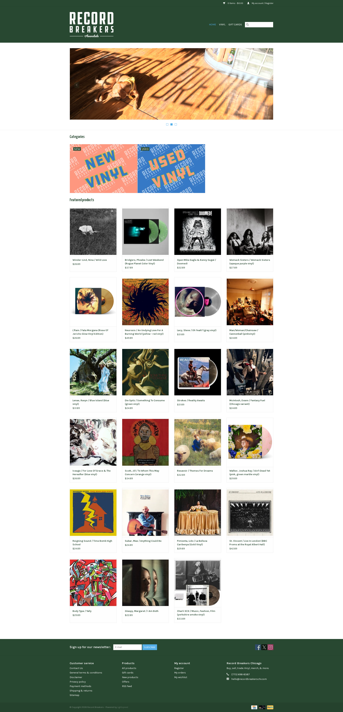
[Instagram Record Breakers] (270, 647)
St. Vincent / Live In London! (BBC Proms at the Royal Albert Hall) (248, 542)
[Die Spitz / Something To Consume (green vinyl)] (145, 372)
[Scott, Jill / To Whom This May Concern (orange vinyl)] (145, 442)
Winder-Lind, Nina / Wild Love (90, 259)
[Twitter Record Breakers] (264, 647)
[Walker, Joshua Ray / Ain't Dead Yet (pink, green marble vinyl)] (250, 442)
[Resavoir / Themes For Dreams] (197, 442)
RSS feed (127, 686)
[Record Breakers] (110, 24)
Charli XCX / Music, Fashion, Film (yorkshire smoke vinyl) (196, 613)
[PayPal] (269, 707)
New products (130, 677)
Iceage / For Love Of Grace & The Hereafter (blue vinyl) (92, 472)
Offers (125, 681)
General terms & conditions (86, 672)
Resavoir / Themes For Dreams (195, 470)
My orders (180, 672)
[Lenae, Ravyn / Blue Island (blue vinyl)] (93, 372)
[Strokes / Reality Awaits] (197, 372)
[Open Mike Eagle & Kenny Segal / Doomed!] (197, 231)
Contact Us (76, 668)
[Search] (247, 24)
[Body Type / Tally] (93, 582)
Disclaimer (76, 677)
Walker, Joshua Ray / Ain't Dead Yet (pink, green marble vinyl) (249, 472)
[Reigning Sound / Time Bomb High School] (93, 512)
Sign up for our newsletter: (90, 647)
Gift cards (235, 24)
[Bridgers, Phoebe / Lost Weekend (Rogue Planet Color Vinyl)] (145, 231)
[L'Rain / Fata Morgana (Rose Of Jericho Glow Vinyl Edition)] (93, 301)
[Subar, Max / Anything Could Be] (145, 512)
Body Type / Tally (82, 611)
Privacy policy (78, 681)
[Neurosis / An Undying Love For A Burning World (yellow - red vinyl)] (145, 301)
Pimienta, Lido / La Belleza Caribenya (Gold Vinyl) (192, 542)
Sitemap (74, 695)
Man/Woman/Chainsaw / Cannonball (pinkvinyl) (243, 332)
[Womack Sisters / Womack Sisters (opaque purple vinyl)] (250, 231)
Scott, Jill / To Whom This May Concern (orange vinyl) (142, 472)
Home (212, 24)
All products (129, 668)
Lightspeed (122, 707)
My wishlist (180, 677)
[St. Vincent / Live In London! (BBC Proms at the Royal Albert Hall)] (250, 512)
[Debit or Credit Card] (262, 707)
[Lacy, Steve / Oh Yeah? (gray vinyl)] (197, 301)
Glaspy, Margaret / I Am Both (141, 611)
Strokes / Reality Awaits (191, 400)
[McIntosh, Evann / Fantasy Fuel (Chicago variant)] (250, 372)
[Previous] (76, 85)
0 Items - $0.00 (235, 3)
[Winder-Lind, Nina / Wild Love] (93, 231)
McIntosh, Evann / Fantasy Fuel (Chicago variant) (247, 402)
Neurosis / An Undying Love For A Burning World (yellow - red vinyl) (144, 332)
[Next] (266, 85)
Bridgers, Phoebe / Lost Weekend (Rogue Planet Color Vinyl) (144, 261)
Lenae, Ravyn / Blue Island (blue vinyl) (91, 402)
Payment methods (80, 686)
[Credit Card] (254, 707)
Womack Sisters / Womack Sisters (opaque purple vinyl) (249, 261)
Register (179, 668)
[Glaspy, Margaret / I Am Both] (145, 582)
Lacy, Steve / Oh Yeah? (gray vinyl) (197, 330)
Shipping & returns (81, 690)
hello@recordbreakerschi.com (249, 679)
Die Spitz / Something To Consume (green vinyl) (145, 402)
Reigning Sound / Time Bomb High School (92, 542)
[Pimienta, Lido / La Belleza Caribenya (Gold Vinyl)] (197, 512)
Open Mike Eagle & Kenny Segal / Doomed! (196, 261)
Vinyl (222, 24)
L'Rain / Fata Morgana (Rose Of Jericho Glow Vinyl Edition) (90, 332)
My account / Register (262, 3)
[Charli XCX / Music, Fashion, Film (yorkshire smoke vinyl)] (197, 582)
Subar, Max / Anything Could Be (143, 540)
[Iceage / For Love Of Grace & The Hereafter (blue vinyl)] (93, 442)
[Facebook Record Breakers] (258, 647)
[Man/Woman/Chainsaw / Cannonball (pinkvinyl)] (250, 301)
